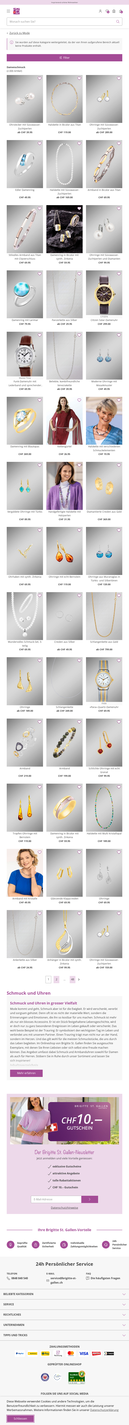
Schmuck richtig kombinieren (35, 1078)
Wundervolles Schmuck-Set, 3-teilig (25, 643)
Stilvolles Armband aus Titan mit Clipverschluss (25, 256)
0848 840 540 (19, 1278)
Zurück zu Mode (19, 33)
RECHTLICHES (12, 1314)
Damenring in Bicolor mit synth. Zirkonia (64, 256)
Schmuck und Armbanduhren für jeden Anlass (46, 1070)
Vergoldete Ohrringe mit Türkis (24, 511)
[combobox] (64, 22)
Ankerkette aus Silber (25, 959)
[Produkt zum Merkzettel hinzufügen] (40, 78)
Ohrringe (25, 707)
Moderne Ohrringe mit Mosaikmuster (104, 383)
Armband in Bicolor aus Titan (104, 189)
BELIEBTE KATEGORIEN (18, 1294)
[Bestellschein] (114, 11)
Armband (25, 768)
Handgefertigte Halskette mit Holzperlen (64, 513)
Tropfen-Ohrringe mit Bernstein (25, 835)
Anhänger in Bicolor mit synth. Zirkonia (64, 961)
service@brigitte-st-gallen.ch (63, 1280)
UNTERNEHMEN (13, 1325)
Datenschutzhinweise (64, 1208)
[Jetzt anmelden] (89, 1199)
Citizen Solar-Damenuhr (104, 320)
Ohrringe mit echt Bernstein (64, 576)
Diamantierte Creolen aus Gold (104, 511)
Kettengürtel (64, 446)
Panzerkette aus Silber (64, 320)
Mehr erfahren (26, 1073)
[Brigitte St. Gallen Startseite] (16, 11)
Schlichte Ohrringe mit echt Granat (104, 770)
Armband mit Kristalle (24, 898)
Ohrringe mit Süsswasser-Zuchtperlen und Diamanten (104, 256)
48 (72, 979)
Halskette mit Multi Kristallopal (104, 833)
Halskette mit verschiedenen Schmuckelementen (104, 448)
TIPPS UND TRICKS (15, 1335)
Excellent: (74, 1375)
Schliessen (20, 1418)
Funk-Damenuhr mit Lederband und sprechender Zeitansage (25, 383)
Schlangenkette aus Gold (104, 641)
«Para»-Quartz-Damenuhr (104, 707)
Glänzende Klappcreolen (64, 898)
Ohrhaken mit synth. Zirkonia (24, 576)
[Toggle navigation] (8, 11)
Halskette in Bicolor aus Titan (64, 124)
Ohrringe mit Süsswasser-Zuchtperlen (104, 126)
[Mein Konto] (100, 11)
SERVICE (8, 1304)
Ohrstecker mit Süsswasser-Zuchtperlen (25, 126)
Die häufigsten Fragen (105, 1278)
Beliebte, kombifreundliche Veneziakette (64, 383)
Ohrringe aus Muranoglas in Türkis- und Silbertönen (104, 578)
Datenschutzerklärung (104, 1410)
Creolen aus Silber (64, 641)
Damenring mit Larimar (25, 320)
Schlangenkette (64, 707)
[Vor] (80, 979)
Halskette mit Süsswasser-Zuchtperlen (64, 191)
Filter (66, 58)
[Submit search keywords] (118, 22)
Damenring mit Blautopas (24, 446)
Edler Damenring (24, 189)
